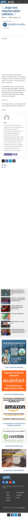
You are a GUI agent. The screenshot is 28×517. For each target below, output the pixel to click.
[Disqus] (14, 226)
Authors (8, 497)
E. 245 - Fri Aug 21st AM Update (14, 367)
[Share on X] (3, 160)
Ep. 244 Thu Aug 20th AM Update (14, 394)
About (7, 495)
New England (20, 492)
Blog (5, 165)
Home (7, 492)
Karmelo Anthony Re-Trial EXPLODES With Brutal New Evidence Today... (17, 307)
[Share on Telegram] (10, 160)
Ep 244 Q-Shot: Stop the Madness (14, 470)
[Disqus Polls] (14, 188)
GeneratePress (21, 507)
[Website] (16, 154)
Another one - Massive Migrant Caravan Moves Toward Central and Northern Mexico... (18, 299)
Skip (6, 17)
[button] (19, 1)
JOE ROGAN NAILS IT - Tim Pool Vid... (17, 322)
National (19, 495)
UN (4, 167)
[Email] (14, 154)
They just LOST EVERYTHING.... (17, 313)
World (18, 497)
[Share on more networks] (14, 160)
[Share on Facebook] (6, 160)
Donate (8, 500)
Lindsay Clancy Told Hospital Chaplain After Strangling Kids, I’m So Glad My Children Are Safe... (18, 331)
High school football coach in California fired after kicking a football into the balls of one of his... (18, 291)
